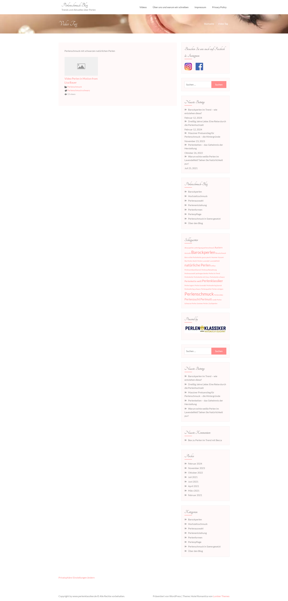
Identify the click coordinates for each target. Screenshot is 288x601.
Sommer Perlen (202, 303)
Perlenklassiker (212, 281)
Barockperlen (195, 191)
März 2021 (193, 490)
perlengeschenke (202, 273)
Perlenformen (195, 209)
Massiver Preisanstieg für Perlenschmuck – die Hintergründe (202, 135)
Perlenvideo (218, 295)
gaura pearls (206, 257)
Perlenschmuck (74, 86)
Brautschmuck (221, 253)
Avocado (187, 253)
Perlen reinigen (217, 289)
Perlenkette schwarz (217, 277)
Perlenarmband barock (192, 270)
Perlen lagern (189, 285)
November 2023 (196, 468)
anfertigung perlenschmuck (204, 248)
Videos (143, 7)
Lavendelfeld (214, 261)
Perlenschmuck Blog (75, 5)
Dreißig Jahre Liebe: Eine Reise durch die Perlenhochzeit (205, 123)
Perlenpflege (194, 214)
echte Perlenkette (194, 257)
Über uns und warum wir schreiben (171, 7)
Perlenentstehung (197, 205)
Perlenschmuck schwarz (78, 90)
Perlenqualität (206, 289)
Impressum (200, 7)
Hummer (214, 257)
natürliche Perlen (197, 265)
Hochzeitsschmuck (197, 196)
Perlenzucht (192, 299)
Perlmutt (206, 299)
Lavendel (206, 261)
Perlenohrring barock (214, 285)
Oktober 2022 (195, 472)
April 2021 (193, 486)
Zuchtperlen (212, 303)
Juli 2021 (193, 477)
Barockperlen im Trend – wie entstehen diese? (200, 111)
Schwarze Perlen (190, 303)
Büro (186, 257)
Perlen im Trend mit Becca (208, 440)
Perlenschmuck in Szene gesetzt (204, 218)
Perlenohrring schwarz (192, 289)
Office (213, 266)
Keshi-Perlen (197, 261)
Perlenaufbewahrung (209, 270)
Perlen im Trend (214, 273)
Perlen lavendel (200, 285)
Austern (218, 247)
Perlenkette (188, 277)
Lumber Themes (221, 596)
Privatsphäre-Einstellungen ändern (76, 577)
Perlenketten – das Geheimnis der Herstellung (203, 146)
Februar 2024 (195, 463)
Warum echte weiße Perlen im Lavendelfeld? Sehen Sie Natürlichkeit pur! (203, 160)
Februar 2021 (195, 495)
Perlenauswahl (195, 200)
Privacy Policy (219, 7)
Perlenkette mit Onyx (201, 277)
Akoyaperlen (189, 248)
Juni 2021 (193, 481)
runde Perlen (217, 300)
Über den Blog (195, 223)
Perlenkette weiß (193, 281)
